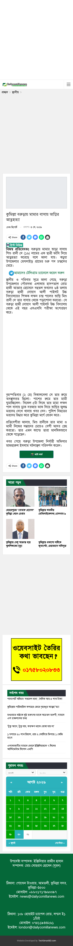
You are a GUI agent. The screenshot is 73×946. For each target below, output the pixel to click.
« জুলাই (12, 843)
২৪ (28, 825)
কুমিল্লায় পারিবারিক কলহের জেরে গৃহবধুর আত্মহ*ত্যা (33, 707)
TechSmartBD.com (47, 941)
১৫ (10, 817)
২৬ (45, 825)
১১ (36, 808)
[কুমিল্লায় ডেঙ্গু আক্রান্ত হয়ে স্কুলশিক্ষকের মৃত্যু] (20, 529)
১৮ (36, 817)
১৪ (62, 808)
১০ (27, 808)
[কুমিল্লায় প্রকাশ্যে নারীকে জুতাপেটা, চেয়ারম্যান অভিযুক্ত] (53, 529)
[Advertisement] (36, 39)
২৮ (62, 825)
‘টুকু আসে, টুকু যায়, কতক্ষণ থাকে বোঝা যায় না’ (30, 726)
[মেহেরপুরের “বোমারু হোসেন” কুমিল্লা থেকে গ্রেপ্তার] (20, 497)
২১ (62, 817)
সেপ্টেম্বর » (60, 843)
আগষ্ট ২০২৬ (36, 782)
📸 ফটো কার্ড (36, 454)
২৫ (36, 825)
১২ (45, 808)
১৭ (28, 817)
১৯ (45, 817)
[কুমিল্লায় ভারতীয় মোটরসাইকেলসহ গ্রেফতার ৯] (53, 497)
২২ (10, 825)
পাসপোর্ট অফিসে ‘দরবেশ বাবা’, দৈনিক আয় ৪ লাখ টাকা (34, 699)
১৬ (19, 817)
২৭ (54, 825)
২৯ (10, 834)
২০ (54, 817)
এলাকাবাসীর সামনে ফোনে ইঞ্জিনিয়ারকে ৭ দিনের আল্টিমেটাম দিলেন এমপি (31, 747)
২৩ (19, 825)
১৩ (54, 808)
